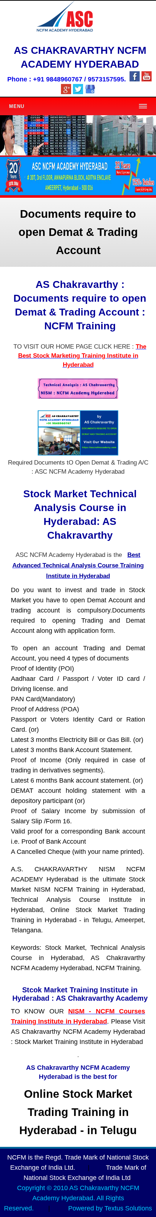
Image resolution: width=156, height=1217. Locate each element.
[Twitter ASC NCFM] (78, 92)
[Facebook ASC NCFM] (135, 79)
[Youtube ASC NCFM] (146, 79)
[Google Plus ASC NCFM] (66, 92)
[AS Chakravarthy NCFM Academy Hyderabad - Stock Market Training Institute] (90, 92)
